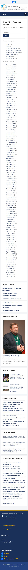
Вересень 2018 (10, 201)
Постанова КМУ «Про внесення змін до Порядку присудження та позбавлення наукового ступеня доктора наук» (14, 482)
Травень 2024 (10, 113)
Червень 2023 (10, 132)
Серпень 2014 (10, 237)
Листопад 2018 (10, 197)
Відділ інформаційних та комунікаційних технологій (9, 294)
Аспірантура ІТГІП (7, 529)
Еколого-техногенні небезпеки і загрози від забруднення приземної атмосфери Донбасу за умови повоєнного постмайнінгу (16, 388)
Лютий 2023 (9, 138)
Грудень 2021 (10, 148)
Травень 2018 (10, 205)
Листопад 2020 (10, 164)
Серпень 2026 (10, 65)
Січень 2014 (9, 250)
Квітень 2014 (10, 243)
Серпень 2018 (10, 203)
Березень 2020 (10, 170)
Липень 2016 (10, 219)
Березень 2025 (10, 97)
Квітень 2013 (10, 268)
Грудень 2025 (10, 79)
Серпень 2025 (10, 87)
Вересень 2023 (10, 126)
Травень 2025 (10, 93)
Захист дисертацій (11, 48)
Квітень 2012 (10, 274)
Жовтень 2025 (10, 83)
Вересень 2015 (10, 223)
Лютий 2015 (9, 231)
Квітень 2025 (10, 95)
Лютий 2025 (9, 99)
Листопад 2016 (10, 213)
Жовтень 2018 (10, 199)
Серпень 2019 (10, 184)
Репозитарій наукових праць (9, 525)
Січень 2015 (9, 233)
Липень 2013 (10, 262)
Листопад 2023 (10, 122)
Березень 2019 (10, 193)
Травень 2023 (10, 134)
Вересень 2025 (10, 85)
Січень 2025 (9, 101)
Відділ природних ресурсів (11, 310)
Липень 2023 (10, 130)
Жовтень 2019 (10, 180)
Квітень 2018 (10, 207)
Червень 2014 (10, 239)
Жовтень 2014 (10, 235)
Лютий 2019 (9, 195)
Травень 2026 (10, 69)
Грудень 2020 (10, 162)
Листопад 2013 (10, 254)
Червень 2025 (10, 91)
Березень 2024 (10, 115)
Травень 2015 (10, 227)
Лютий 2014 (9, 247)
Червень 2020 (10, 168)
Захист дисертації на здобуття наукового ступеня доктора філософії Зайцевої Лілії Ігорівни (14, 437)
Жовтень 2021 (10, 152)
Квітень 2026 (10, 71)
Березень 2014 (10, 245)
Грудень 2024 (10, 103)
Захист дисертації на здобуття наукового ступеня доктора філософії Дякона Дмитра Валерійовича (14, 444)
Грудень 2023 (10, 119)
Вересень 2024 (10, 109)
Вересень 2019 (10, 182)
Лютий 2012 (9, 276)
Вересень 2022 (10, 144)
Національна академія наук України (13, 402)
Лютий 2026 (10, 75)
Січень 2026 (9, 77)
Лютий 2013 (9, 270)
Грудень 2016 (10, 211)
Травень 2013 (10, 266)
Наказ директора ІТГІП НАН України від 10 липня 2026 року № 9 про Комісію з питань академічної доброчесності (14, 487)
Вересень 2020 (10, 166)
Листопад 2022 (10, 142)
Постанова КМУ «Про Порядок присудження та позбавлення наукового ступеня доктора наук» (12, 468)
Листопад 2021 (10, 150)
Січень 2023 (9, 140)
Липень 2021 (10, 156)
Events (8, 44)
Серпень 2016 (10, 217)
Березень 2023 (10, 136)
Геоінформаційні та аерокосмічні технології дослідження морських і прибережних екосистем (17, 376)
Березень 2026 (10, 73)
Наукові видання (11, 54)
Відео (7, 46)
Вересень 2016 (10, 215)
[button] (3, 14)
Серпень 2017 (10, 209)
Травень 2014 (10, 241)
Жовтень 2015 (10, 221)
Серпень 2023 (10, 128)
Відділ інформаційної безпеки (11, 302)
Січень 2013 (9, 272)
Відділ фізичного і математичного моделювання (12, 289)
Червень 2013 (10, 264)
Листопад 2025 (10, 81)
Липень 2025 (10, 89)
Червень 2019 (10, 187)
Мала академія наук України (11, 425)
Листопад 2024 (10, 105)
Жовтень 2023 (10, 124)
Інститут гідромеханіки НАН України (13, 408)
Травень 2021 (10, 160)
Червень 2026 (10, 67)
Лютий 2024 (10, 117)
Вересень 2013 (10, 258)
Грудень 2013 (10, 252)
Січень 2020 (9, 174)
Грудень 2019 (10, 176)
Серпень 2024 (10, 111)
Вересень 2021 (10, 154)
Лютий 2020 (10, 172)
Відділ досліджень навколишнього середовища (12, 306)
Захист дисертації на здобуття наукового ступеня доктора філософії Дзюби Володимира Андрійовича (14, 450)
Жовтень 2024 (10, 107)
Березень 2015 (10, 229)
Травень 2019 (10, 189)
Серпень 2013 (10, 260)
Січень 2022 (9, 146)
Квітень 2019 (10, 191)
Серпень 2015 (10, 225)
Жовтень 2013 (10, 256)
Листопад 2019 (10, 178)
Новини (8, 56)
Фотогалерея (10, 58)
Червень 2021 (10, 158)
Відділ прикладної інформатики (12, 298)
